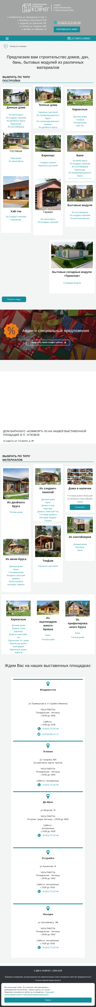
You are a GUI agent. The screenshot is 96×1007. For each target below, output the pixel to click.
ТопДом (80, 119)
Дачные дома (80, 116)
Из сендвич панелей (48, 222)
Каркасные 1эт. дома (18, 640)
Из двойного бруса (16, 120)
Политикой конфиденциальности (36, 994)
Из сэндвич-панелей (16, 117)
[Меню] (7, 38)
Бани (16, 569)
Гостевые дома (16, 572)
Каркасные (16, 123)
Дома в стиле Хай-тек (48, 511)
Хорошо (48, 1000)
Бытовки (80, 547)
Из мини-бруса (16, 114)
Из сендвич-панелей (80, 163)
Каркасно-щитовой (48, 112)
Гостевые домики (48, 514)
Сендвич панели (48, 162)
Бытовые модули (48, 517)
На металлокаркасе (80, 218)
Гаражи (48, 520)
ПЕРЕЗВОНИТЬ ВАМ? (67, 29)
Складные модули (72, 282)
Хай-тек (80, 125)
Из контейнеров (80, 166)
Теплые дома (79, 122)
